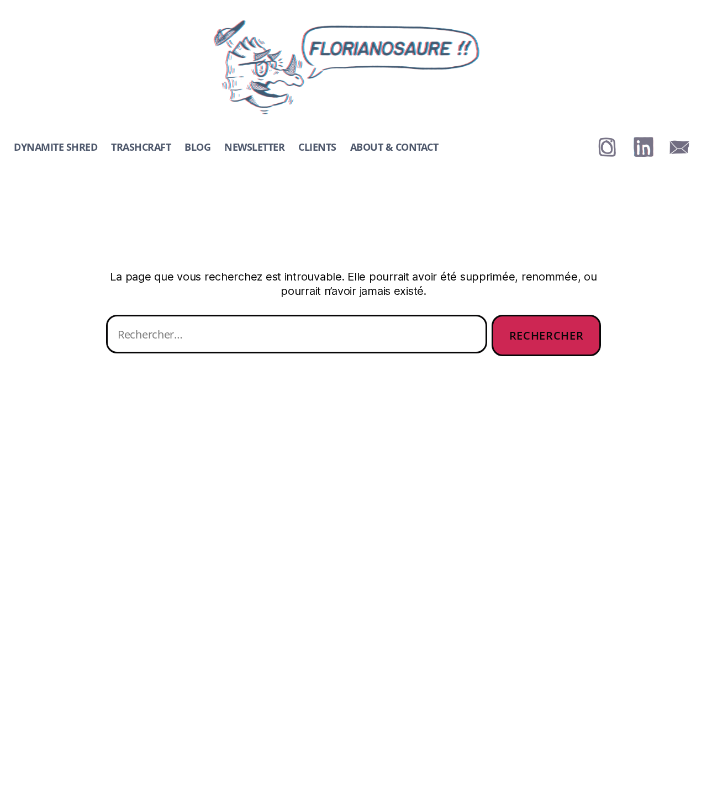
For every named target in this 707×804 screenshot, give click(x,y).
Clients (317, 147)
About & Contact (394, 147)
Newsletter (254, 147)
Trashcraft (141, 147)
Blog (197, 147)
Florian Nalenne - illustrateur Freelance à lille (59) (337, 23)
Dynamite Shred (55, 147)
